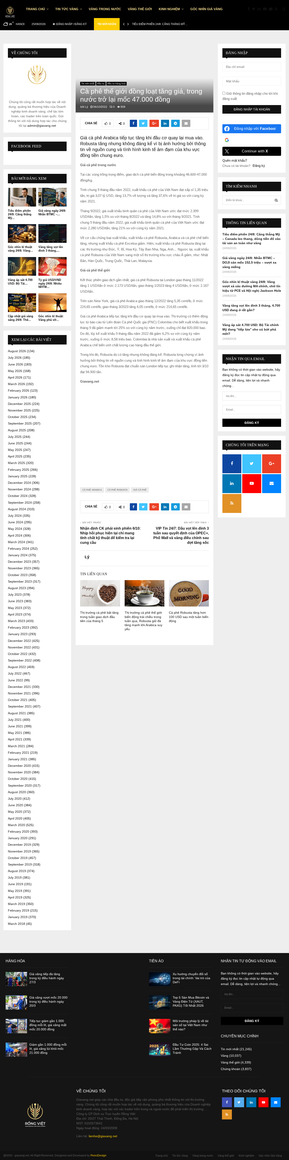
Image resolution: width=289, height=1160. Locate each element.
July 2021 (15, 719)
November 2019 (19, 851)
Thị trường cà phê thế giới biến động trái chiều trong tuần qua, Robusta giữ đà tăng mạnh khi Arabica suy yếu (143, 621)
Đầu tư (101, 83)
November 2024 (19, 489)
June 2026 (15, 364)
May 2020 (15, 811)
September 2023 (20, 581)
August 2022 (17, 667)
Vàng (224, 1055)
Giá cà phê (140, 490)
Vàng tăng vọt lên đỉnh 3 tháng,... (50, 248)
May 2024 (15, 529)
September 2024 (20, 502)
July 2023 (15, 594)
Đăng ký (259, 166)
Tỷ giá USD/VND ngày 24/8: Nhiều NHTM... (50, 283)
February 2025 (18, 469)
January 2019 (18, 917)
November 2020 (19, 772)
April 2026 (15, 377)
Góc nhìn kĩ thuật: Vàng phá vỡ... (50, 318)
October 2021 (18, 700)
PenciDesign (98, 1155)
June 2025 (15, 443)
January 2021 (18, 759)
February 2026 (18, 390)
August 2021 (17, 713)
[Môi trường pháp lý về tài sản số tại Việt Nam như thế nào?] (159, 1026)
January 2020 (18, 838)
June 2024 (15, 522)
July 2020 (15, 798)
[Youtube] (266, 9)
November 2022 (19, 647)
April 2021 (15, 739)
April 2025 (15, 456)
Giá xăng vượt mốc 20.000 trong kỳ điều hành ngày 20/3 (48, 1001)
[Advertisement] (144, 432)
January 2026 (18, 397)
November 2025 (19, 410)
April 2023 (15, 614)
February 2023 (18, 627)
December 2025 (19, 404)
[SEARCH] (276, 200)
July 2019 (15, 877)
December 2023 (19, 561)
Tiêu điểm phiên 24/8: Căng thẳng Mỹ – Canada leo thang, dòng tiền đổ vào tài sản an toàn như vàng (251, 238)
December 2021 (19, 687)
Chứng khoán (230, 1069)
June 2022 (15, 680)
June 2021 (15, 726)
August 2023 (17, 588)
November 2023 (19, 568)
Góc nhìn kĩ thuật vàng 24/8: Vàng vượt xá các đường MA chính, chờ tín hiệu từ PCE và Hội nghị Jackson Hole (251, 286)
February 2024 (18, 548)
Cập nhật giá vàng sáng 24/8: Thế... (20, 318)
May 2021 (15, 733)
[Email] (272, 9)
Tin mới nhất (87, 83)
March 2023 (16, 621)
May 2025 (15, 450)
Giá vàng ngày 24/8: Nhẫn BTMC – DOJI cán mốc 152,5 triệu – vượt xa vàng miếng (249, 262)
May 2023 (15, 608)
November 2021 (19, 693)
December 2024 (19, 483)
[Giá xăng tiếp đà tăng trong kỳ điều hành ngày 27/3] (16, 979)
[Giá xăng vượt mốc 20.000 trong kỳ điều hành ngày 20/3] (16, 1002)
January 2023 (18, 634)
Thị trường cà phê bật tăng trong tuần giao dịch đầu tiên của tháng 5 (99, 616)
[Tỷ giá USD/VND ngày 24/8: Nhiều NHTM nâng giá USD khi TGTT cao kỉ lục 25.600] (52, 266)
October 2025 (18, 417)
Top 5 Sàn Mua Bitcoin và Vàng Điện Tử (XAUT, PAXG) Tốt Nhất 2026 (191, 1001)
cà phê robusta (117, 490)
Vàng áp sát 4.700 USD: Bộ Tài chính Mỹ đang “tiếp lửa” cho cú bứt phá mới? (250, 329)
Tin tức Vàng (66, 9)
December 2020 (19, 765)
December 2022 (19, 641)
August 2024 (17, 509)
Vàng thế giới (140, 9)
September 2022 (20, 660)
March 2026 (16, 384)
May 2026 (15, 371)
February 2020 (18, 831)
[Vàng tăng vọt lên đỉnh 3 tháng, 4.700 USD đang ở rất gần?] (52, 233)
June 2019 (15, 884)
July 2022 (15, 673)
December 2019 (19, 844)
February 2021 (18, 752)
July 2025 (15, 437)
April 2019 (15, 897)
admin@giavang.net (41, 125)
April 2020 (15, 818)
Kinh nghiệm (169, 9)
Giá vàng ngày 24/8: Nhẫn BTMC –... (52, 212)
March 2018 (16, 924)
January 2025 (18, 476)
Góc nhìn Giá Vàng (206, 9)
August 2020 (17, 792)
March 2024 (16, 542)
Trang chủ (35, 9)
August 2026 (17, 351)
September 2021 (20, 706)
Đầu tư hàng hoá (116, 83)
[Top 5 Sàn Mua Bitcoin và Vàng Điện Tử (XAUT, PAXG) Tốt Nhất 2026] (159, 1002)
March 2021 (16, 746)
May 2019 (15, 891)
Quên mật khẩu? (234, 160)
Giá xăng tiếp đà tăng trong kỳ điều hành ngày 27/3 (46, 978)
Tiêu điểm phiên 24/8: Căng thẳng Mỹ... (19, 214)
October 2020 (18, 779)
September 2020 (20, 785)
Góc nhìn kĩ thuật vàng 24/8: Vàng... (20, 248)
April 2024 (15, 535)
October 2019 (18, 858)
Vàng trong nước (105, 9)
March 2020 (16, 825)
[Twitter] (255, 9)
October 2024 (18, 496)
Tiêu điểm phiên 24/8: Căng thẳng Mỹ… (160, 24)
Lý (86, 106)
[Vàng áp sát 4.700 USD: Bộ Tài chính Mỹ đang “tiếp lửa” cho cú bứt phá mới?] (22, 266)
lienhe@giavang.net (103, 1136)
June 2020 (15, 805)
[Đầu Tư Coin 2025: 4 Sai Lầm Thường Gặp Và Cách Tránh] (159, 1050)
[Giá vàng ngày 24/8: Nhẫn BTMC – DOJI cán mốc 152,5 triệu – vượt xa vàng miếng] (52, 197)
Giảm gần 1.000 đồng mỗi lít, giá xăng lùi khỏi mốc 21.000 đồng (48, 1048)
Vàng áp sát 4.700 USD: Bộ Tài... (20, 281)
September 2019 (20, 864)
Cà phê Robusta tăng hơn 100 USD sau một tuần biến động (188, 616)
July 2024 (15, 515)
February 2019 (18, 910)
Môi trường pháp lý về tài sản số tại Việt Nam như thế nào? (190, 1025)
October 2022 (18, 654)
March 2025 (16, 463)
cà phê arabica (92, 490)
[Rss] (277, 9)
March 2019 (16, 904)
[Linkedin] (260, 9)
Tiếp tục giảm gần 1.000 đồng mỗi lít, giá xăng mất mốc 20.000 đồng (47, 1025)
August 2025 (17, 430)
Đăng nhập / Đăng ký (71, 24)
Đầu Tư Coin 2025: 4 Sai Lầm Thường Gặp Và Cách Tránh (192, 1048)
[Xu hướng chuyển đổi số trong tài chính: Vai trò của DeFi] (159, 979)
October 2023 (18, 575)
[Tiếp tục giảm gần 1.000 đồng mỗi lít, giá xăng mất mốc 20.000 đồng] (16, 1026)
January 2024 (18, 555)
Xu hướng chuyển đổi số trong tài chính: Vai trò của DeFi (191, 978)
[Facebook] (250, 9)
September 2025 (20, 423)
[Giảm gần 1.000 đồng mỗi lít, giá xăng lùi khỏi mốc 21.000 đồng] (16, 1050)
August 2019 (17, 871)
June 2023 (15, 601)
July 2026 (15, 357)
